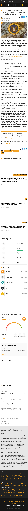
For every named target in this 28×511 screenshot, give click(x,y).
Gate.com (13, 485)
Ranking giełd (7, 239)
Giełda (19, 489)
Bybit (18, 248)
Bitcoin (3, 4)
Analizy (3, 492)
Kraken (19, 257)
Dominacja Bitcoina (8, 361)
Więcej (3, 338)
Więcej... (4, 370)
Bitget (19, 253)
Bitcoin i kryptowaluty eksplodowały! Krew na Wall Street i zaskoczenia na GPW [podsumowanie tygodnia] (8, 1)
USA (9, 489)
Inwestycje (21, 492)
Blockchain (4, 489)
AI (26, 199)
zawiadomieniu (20, 58)
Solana (3, 475)
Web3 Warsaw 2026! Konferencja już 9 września (13, 394)
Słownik (10, 500)
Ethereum (10, 4)
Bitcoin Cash (23, 476)
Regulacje (15, 151)
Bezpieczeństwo (17, 495)
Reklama (6, 500)
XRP (16, 4)
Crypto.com (20, 485)
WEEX (18, 262)
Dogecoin (14, 475)
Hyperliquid (10, 476)
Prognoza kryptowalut (14, 494)
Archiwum (14, 503)
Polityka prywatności (19, 501)
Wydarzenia (7, 385)
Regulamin (11, 501)
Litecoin (15, 479)
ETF (2, 151)
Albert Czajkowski (11, 20)
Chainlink (16, 476)
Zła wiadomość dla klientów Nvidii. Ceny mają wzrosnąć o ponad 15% (13, 203)
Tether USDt (9, 283)
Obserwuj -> (9, 138)
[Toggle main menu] (26, 1)
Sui (14, 478)
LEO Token (19, 478)
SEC (2, 42)
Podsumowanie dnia (6, 491)
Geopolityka (4, 494)
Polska (10, 492)
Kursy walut (7, 267)
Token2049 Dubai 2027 (7, 423)
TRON (19, 475)
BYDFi (2, 485)
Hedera (3, 479)
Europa (10, 495)
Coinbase (20, 243)
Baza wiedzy (16, 500)
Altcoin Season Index (9, 345)
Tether (14, 473)
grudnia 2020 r (15, 53)
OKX (25, 485)
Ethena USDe (9, 478)
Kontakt (5, 501)
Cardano (3, 476)
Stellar (3, 478)
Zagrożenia (4, 495)
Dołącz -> (8, 143)
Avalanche (9, 479)
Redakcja (8, 18)
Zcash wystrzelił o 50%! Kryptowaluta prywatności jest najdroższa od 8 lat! (13, 227)
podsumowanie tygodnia (20, 174)
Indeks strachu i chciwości (11, 315)
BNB (24, 4)
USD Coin (8, 475)
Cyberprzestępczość (18, 491)
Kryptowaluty (8, 151)
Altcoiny (24, 222)
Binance (7, 485)
